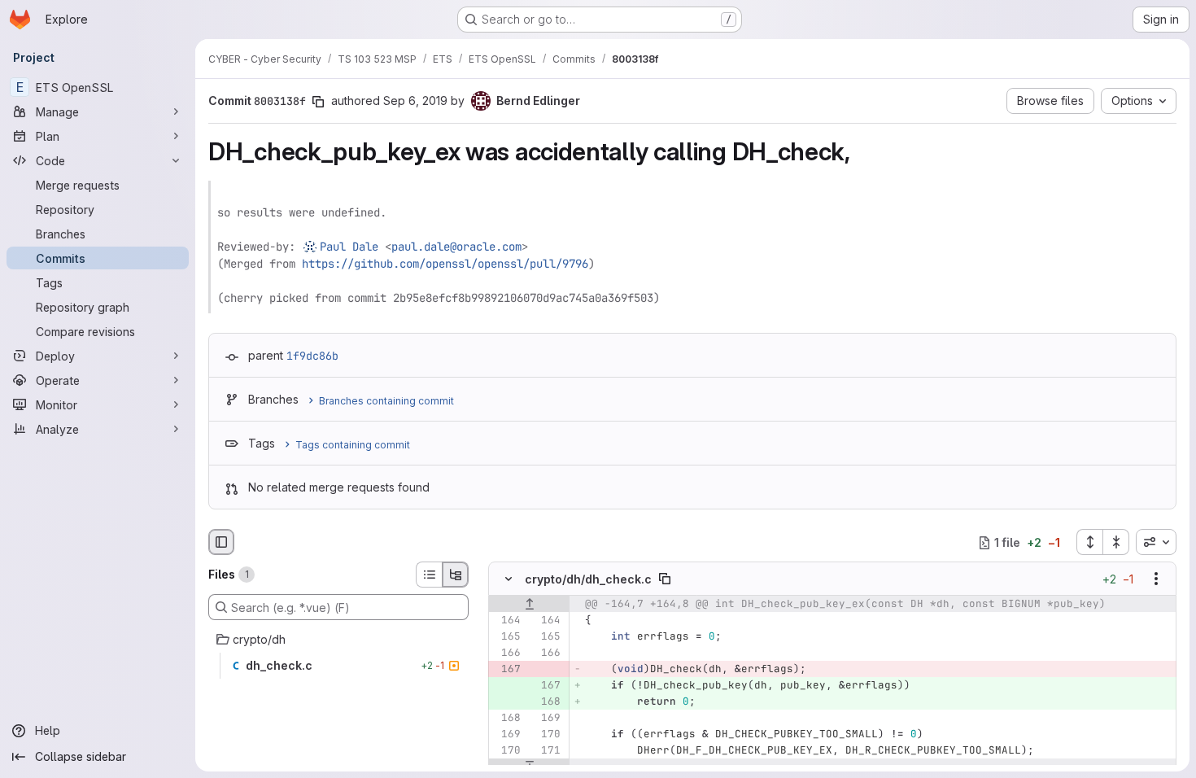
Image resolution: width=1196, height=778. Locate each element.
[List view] (429, 575)
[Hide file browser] (221, 542)
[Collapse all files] (1116, 542)
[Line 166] (507, 653)
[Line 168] (507, 718)
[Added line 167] (547, 686)
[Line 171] (547, 751)
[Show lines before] (529, 605)
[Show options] (1156, 579)
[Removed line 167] (507, 670)
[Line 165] (507, 637)
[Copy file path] (664, 579)
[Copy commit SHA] (318, 101)
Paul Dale (349, 246)
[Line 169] (547, 718)
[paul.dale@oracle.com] (311, 246)
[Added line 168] (547, 702)
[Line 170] (547, 735)
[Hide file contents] (508, 579)
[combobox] (1156, 542)
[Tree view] (456, 575)
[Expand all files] (1089, 542)
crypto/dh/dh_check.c (588, 579)
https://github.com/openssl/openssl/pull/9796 (445, 263)
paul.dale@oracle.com (456, 246)
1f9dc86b (312, 355)
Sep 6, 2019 (415, 100)
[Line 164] (507, 621)
